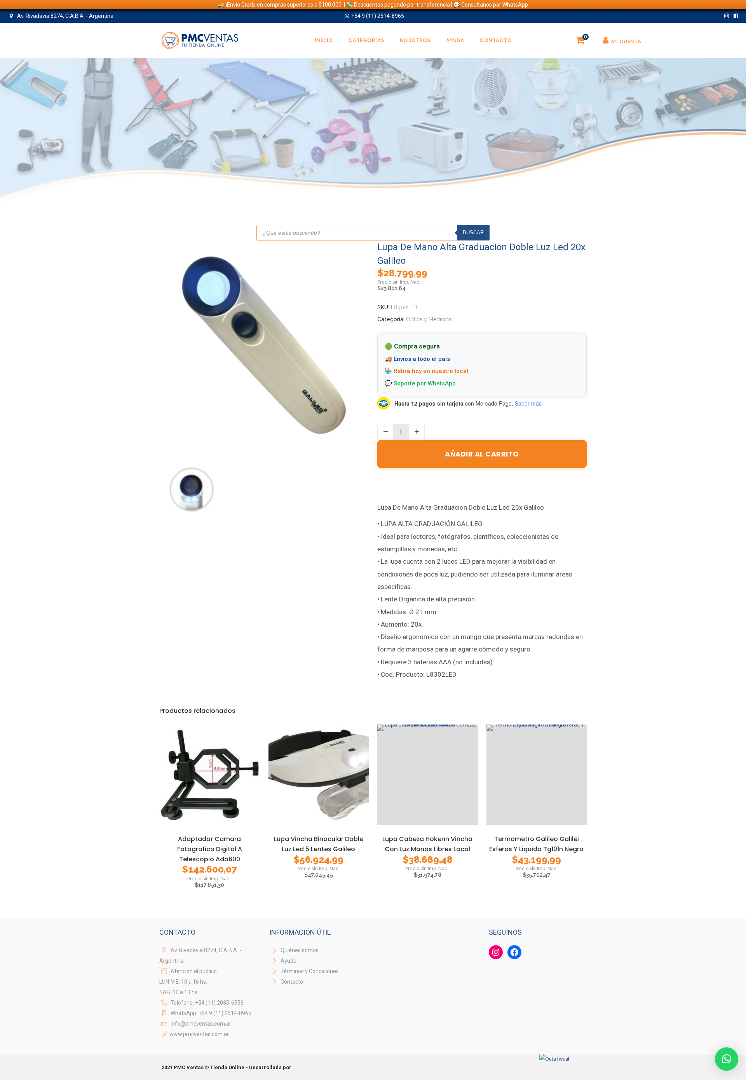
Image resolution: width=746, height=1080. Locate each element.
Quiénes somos (299, 950)
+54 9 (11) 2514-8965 (377, 16)
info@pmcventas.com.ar (201, 1024)
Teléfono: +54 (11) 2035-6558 (207, 1003)
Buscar (473, 232)
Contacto (292, 982)
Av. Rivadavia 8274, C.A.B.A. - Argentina (64, 16)
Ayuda (287, 961)
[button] (726, 1059)
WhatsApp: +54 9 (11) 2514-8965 (211, 1013)
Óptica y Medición (429, 319)
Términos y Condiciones (309, 971)
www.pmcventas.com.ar (199, 1034)
